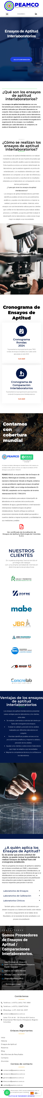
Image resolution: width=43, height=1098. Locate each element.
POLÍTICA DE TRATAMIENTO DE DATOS (21, 1096)
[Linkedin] (36, 14)
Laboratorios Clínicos (14, 900)
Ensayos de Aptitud (8, 1044)
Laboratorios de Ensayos (15, 891)
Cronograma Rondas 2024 (21, 342)
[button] (7, 14)
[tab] (21, 891)
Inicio (3, 1038)
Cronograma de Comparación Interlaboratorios (21, 385)
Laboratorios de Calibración (17, 896)
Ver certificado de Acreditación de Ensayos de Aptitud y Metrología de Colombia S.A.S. (21, 534)
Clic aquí (21, 359)
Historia (4, 1041)
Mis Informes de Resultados (12, 1054)
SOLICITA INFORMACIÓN (22, 59)
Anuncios (4, 1061)
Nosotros (4, 1048)
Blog (3, 1051)
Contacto (4, 1058)
